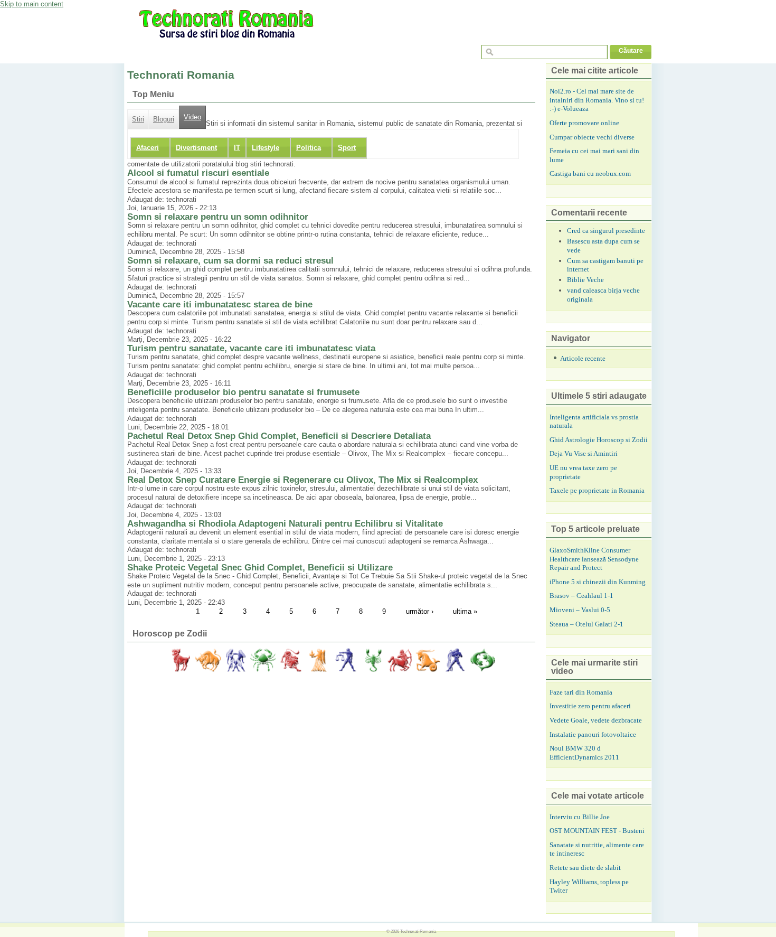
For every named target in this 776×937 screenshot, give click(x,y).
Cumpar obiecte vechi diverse (592, 137)
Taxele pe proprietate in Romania (597, 490)
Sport (347, 148)
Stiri (138, 119)
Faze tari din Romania (581, 692)
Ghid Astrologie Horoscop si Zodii (599, 440)
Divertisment (196, 148)
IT (237, 148)
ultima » (465, 611)
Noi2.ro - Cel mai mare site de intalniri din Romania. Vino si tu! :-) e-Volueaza (597, 100)
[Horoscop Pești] (482, 660)
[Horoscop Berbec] (180, 660)
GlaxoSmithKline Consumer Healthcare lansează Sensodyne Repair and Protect (594, 558)
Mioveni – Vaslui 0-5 (580, 610)
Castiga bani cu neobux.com (590, 173)
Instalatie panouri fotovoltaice (593, 734)
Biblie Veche (585, 280)
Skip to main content (31, 4)
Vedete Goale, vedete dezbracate (596, 720)
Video (192, 117)
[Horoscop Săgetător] (400, 660)
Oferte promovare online (584, 123)
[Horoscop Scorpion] (372, 660)
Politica (308, 148)
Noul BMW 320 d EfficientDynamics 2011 (584, 752)
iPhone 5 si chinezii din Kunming (598, 582)
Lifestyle (265, 148)
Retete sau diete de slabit (585, 868)
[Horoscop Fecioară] (317, 660)
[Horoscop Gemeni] (235, 660)
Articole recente (582, 358)
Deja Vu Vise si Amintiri (584, 453)
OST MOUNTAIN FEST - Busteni (597, 831)
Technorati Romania (418, 931)
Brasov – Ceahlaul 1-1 (581, 595)
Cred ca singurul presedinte (606, 231)
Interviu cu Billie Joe (580, 817)
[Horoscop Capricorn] (427, 660)
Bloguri (163, 119)
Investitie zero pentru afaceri (590, 706)
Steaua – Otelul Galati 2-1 (586, 624)
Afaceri (147, 148)
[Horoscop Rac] (263, 660)
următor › (419, 611)
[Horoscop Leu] (290, 660)
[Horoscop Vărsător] (455, 660)
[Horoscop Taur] (208, 660)
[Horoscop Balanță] (345, 660)
